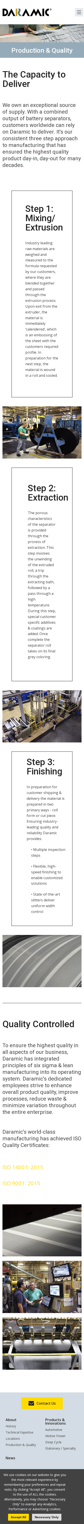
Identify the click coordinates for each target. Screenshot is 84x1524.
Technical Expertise (19, 1432)
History (11, 1426)
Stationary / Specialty (60, 1448)
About (11, 1419)
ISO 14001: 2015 (22, 1167)
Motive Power (55, 1436)
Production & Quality (21, 1445)
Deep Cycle (53, 1442)
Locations (13, 1439)
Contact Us (46, 1403)
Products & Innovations (55, 1421)
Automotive (53, 1430)
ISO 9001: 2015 (21, 1183)
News (10, 1458)
